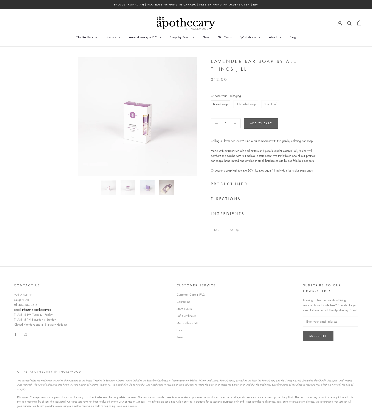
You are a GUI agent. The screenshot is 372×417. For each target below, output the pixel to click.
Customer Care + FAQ (191, 294)
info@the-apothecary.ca (36, 310)
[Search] (349, 23)
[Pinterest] (237, 230)
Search (181, 337)
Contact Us (183, 302)
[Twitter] (231, 230)
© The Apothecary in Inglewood (49, 372)
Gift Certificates (186, 316)
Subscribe (318, 336)
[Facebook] (226, 230)
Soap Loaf (270, 104)
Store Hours (184, 309)
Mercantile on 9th (187, 323)
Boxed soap (220, 104)
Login (180, 330)
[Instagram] (25, 334)
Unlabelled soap (246, 104)
